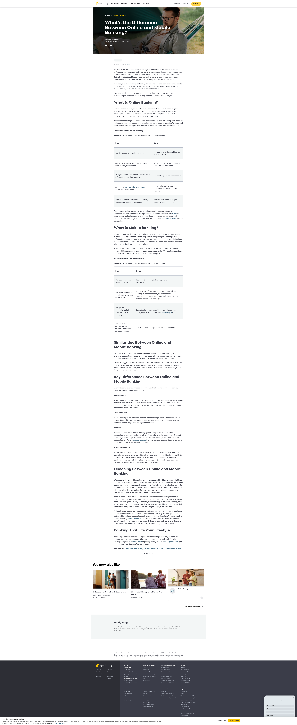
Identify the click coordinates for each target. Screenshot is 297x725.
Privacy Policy (60, 723)
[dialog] (279, 709)
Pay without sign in (165, 669)
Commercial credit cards (149, 698)
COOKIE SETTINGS (184, 715)
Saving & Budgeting (120, 15)
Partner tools (146, 700)
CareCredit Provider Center (130, 682)
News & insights (100, 671)
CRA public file (184, 711)
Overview (145, 693)
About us (98, 669)
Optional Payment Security (167, 680)
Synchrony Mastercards (129, 674)
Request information (148, 706)
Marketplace (127, 691)
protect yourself (140, 440)
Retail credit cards (165, 674)
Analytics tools (146, 702)
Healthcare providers (166, 695)
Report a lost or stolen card (167, 682)
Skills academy (110, 676)
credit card (137, 542)
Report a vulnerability (186, 708)
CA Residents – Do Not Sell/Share (189, 698)
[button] (280, 706)
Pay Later (126, 676)
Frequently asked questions (149, 676)
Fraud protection (185, 706)
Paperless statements (166, 676)
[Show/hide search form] (188, 4)
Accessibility (184, 691)
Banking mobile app (147, 671)
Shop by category (128, 700)
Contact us (145, 667)
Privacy (182, 693)
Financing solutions (147, 695)
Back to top (147, 554)
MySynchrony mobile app (149, 674)
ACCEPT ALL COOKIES (234, 720)
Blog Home (108, 15)
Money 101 (118, 60)
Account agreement (185, 680)
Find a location (127, 698)
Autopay (163, 684)
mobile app (167, 312)
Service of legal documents (187, 713)
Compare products (185, 671)
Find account (146, 669)
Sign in (182, 667)
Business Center (128, 680)
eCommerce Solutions (148, 704)
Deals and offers (128, 693)
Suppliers (109, 671)
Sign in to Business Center (149, 691)
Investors (98, 676)
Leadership (110, 669)
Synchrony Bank (169, 218)
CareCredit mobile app (166, 693)
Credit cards (127, 669)
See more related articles (193, 606)
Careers (98, 674)
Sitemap (109, 678)
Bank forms (183, 676)
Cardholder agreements (186, 700)
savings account (171, 542)
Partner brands (127, 695)
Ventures (109, 674)
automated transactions (134, 187)
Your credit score (165, 678)
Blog (144, 678)
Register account (165, 671)
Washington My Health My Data (188, 695)
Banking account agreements (188, 702)
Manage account (165, 667)
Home (162, 691)
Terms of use (184, 704)
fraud (174, 213)
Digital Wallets (146, 680)
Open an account (185, 669)
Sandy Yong (115, 39)
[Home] (102, 3)
